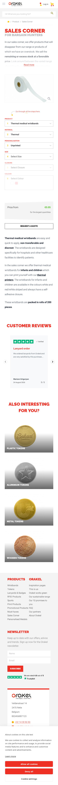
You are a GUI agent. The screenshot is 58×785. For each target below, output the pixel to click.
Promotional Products (17, 608)
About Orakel (35, 615)
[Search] (52, 13)
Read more (29, 64)
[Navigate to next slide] (53, 362)
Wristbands (12, 585)
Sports (10, 600)
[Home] (17, 4)
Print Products (14, 604)
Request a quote (29, 226)
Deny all (29, 771)
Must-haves (13, 611)
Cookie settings (29, 778)
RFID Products (14, 596)
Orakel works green (38, 593)
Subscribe (15, 669)
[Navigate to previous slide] (5, 362)
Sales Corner (27, 21)
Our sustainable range (39, 596)
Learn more (10, 756)
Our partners (35, 611)
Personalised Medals (17, 619)
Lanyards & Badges (16, 593)
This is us (33, 589)
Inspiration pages (37, 585)
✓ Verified (40, 341)
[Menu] (3, 4)
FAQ (31, 608)
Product (15, 21)
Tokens (10, 589)
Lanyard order (21, 348)
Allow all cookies (29, 764)
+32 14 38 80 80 (22, 722)
